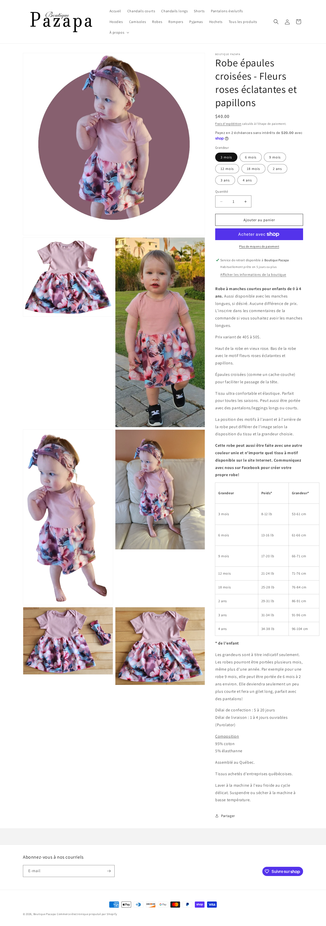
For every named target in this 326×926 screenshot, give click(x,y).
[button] (118, 32)
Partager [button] (228, 815)
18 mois (253, 168)
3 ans (225, 180)
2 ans (277, 168)
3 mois (226, 157)
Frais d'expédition (228, 124)
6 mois (250, 157)
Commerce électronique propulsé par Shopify (87, 914)
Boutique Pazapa (44, 914)
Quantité (221, 191)
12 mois (227, 168)
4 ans (247, 180)
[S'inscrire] (108, 871)
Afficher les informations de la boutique (253, 274)
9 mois (275, 157)
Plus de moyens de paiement (259, 246)
